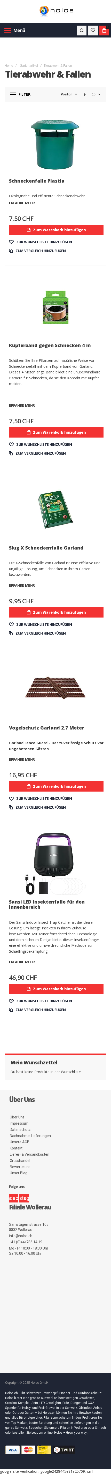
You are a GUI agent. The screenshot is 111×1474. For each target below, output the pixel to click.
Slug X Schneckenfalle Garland (46, 548)
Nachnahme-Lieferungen (30, 1136)
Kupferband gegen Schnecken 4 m (50, 345)
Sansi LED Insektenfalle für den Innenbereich (47, 904)
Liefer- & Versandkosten (29, 1154)
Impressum (19, 1123)
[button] (40, 242)
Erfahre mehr (22, 202)
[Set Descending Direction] (84, 94)
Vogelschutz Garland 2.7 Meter (46, 728)
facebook (13, 1198)
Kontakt (16, 1148)
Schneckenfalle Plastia (37, 181)
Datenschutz (20, 1129)
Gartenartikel (29, 65)
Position (66, 94)
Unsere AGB (19, 1142)
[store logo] (55, 12)
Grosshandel (20, 1161)
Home (9, 65)
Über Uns (17, 1117)
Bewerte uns (20, 1167)
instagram (24, 1198)
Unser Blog (18, 1173)
